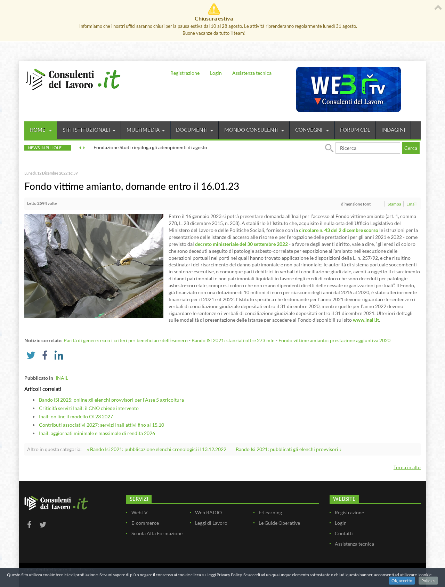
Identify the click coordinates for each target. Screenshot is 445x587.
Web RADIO (208, 512)
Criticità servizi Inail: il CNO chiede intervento (89, 408)
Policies (428, 580)
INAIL (62, 378)
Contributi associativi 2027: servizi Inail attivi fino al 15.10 (101, 425)
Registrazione (185, 73)
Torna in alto (407, 467)
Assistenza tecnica (252, 73)
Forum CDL (355, 130)
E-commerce (145, 523)
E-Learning (270, 512)
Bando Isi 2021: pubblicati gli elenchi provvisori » (288, 449)
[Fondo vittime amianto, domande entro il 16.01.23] (93, 265)
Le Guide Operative (279, 523)
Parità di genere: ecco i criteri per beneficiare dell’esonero (126, 340)
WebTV (139, 512)
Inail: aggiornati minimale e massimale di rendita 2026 (97, 433)
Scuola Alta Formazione (157, 533)
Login (216, 73)
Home (38, 130)
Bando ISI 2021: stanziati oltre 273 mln (233, 340)
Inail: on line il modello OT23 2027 (76, 416)
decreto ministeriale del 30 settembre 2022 (241, 244)
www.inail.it (366, 320)
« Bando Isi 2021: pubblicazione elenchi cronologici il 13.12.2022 (156, 449)
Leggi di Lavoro (211, 523)
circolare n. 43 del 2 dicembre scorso (338, 230)
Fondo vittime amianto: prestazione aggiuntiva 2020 (334, 340)
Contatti (344, 533)
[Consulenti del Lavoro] (73, 78)
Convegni (309, 130)
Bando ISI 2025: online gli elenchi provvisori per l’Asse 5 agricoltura (111, 400)
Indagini (393, 130)
